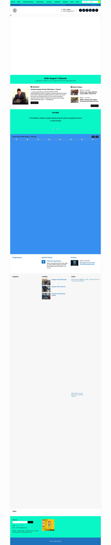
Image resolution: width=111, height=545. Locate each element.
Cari (30, 522)
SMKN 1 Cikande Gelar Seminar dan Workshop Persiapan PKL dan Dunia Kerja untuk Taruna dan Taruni (89, 102)
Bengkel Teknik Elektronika (59, 279)
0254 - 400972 (67, 9)
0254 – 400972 (20, 525)
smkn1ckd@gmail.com (68, 11)
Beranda (13, 1)
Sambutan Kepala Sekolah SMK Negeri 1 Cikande (46, 89)
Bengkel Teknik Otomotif (58, 286)
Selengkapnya (49, 99)
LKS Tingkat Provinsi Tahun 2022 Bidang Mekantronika (87, 263)
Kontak (72, 1)
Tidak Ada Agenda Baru (54, 261)
